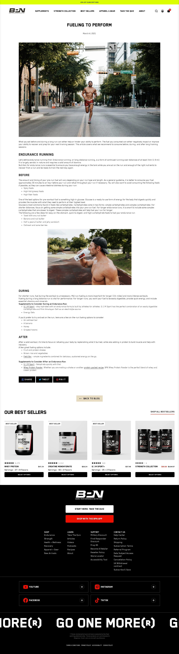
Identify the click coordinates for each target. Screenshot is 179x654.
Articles (71, 539)
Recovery (48, 546)
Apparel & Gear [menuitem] (107, 11)
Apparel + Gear (51, 549)
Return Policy (120, 539)
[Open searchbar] (156, 11)
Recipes (71, 549)
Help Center (119, 535)
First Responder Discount (98, 540)
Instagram (107, 587)
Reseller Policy (98, 552)
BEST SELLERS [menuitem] (87, 11)
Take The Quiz (74, 535)
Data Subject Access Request (123, 554)
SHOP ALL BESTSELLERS (163, 412)
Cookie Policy (108, 645)
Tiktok (104, 600)
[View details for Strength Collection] (155, 441)
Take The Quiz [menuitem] (127, 11)
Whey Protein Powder (33, 367)
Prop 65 (94, 545)
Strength (48, 539)
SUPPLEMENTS (42, 11)
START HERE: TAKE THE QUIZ (89, 509)
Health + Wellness (52, 542)
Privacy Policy (86, 645)
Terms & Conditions (73, 645)
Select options (24, 474)
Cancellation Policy (123, 559)
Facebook (34, 600)
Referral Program (122, 549)
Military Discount (99, 535)
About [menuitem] (142, 11)
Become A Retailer (99, 549)
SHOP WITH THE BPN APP (89, 519)
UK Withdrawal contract (120, 564)
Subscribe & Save (122, 570)
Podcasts (71, 546)
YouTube (34, 587)
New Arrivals (50, 553)
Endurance (49, 535)
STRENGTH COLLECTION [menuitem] (64, 11)
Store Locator (97, 556)
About (70, 553)
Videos (70, 542)
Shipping (118, 542)
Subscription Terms (123, 546)
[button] (8, 440)
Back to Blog (91, 398)
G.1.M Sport (29, 306)
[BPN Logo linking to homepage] (17, 11)
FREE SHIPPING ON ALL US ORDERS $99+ (89, 2)
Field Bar (28, 356)
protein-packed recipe (94, 367)
